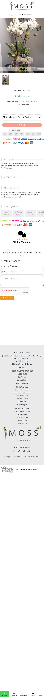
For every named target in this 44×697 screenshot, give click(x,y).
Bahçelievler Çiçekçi (17, 506)
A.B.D (34, 674)
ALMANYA (26, 674)
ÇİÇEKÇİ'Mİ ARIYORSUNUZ (22, 371)
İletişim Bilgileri (22, 405)
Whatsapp (4, 695)
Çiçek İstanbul (22, 423)
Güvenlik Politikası (22, 396)
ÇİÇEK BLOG (22, 374)
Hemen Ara (14, 695)
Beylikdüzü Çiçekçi (14, 485)
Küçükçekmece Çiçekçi (31, 497)
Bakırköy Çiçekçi (16, 478)
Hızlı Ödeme (22, 377)
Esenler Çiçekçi (33, 488)
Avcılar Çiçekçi (8, 475)
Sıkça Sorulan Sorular (22, 412)
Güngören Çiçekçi (33, 494)
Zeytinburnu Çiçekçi (10, 503)
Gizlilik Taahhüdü (22, 387)
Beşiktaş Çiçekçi (32, 481)
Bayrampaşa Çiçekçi (14, 481)
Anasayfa (5, 15)
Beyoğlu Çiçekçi (31, 485)
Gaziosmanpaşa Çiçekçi (13, 494)
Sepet (33, 695)
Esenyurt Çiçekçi (9, 491)
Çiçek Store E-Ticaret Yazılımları (26, 469)
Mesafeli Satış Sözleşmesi (22, 393)
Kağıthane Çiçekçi (10, 497)
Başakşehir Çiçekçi (34, 478)
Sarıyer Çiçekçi (7, 500)
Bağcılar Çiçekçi (23, 475)
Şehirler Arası (22, 420)
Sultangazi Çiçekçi (35, 500)
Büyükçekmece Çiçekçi (14, 488)
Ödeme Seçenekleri (22, 390)
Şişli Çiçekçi (20, 500)
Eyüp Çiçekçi (24, 491)
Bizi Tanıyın (22, 402)
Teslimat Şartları (22, 399)
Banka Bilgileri (22, 380)
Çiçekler (13, 15)
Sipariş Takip (23, 695)
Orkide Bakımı (22, 414)
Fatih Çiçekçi (37, 491)
